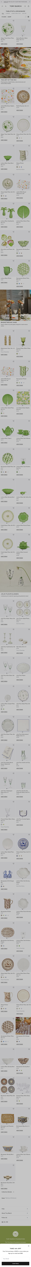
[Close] (28, 1246)
